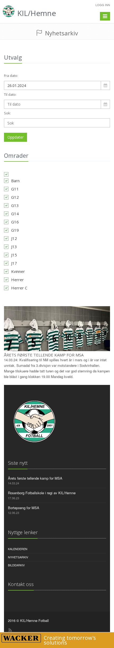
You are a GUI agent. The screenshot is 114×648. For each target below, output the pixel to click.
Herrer (17, 279)
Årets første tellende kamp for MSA (44, 355)
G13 (15, 205)
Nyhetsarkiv (18, 557)
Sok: (7, 113)
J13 (14, 246)
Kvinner (18, 271)
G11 (15, 189)
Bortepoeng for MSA (23, 507)
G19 (15, 230)
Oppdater (15, 137)
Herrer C (19, 287)
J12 (14, 238)
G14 (15, 213)
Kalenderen (17, 549)
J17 (14, 263)
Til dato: (10, 94)
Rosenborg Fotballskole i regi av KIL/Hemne (42, 492)
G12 (15, 197)
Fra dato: (11, 75)
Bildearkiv (16, 565)
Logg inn (102, 5)
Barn (15, 180)
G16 (15, 222)
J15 (14, 254)
